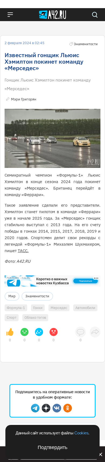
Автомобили (85, 307)
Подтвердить (52, 447)
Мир (12, 296)
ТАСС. (23, 250)
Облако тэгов (35, 317)
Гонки (38, 307)
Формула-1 (16, 307)
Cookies (81, 433)
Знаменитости (37, 296)
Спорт (11, 317)
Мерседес (59, 307)
